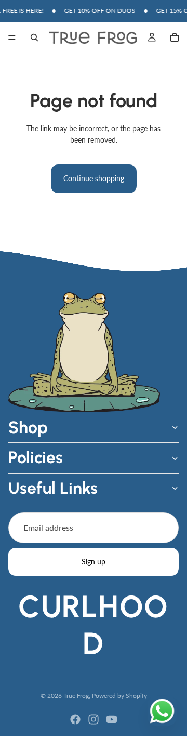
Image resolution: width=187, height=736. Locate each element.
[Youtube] (111, 719)
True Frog (76, 696)
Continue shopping (93, 178)
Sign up (93, 561)
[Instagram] (93, 719)
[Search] (34, 37)
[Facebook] (75, 719)
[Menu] (12, 38)
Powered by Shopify (119, 696)
